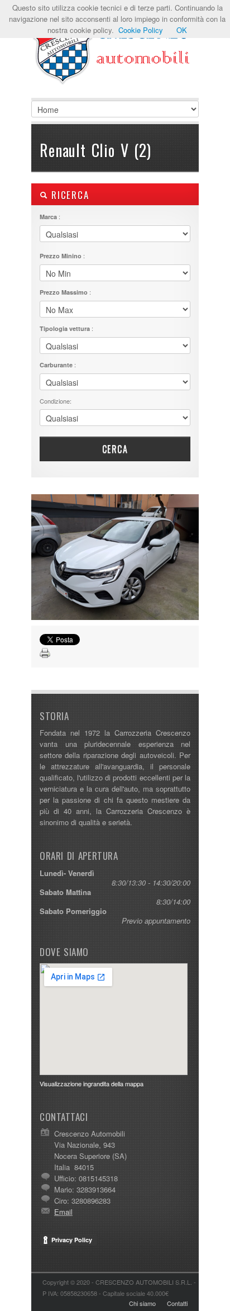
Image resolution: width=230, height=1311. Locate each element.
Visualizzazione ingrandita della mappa (91, 1083)
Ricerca (68, 195)
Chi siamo (142, 1303)
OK (181, 30)
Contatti (177, 1303)
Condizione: (55, 400)
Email (63, 1211)
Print (45, 653)
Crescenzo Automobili (115, 56)
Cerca (115, 449)
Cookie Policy (140, 30)
